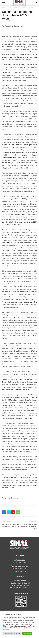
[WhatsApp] (18, 512)
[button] (3, 2)
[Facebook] (4, 512)
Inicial (3, 7)
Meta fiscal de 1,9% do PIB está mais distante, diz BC (11, 525)
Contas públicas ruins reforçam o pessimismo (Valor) (29, 527)
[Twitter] (9, 512)
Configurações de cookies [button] (12, 633)
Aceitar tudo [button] (27, 633)
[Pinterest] (13, 512)
